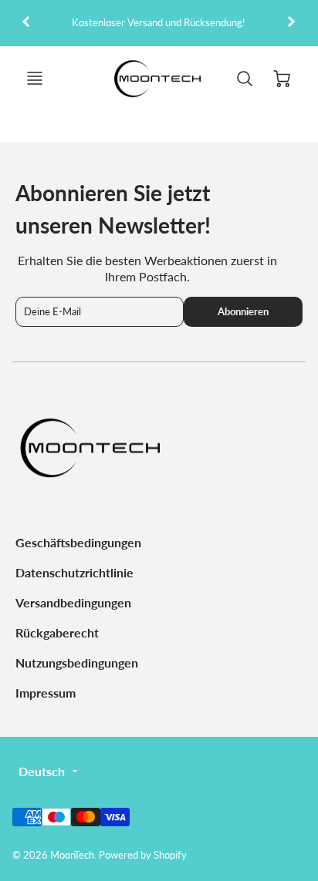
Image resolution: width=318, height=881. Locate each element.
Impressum (45, 692)
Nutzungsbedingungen (76, 662)
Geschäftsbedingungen (78, 542)
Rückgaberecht (57, 632)
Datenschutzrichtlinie (74, 572)
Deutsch (42, 771)
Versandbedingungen (73, 602)
